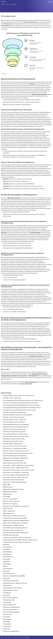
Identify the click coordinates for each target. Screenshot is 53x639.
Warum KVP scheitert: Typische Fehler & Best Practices (16, 436)
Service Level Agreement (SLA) (10, 609)
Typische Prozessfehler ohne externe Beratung (14, 422)
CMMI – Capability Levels (9, 511)
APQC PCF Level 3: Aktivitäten (10, 499)
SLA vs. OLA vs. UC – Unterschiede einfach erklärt (15, 448)
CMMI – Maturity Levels (8, 513)
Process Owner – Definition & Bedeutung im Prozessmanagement (18, 465)
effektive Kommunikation (13, 198)
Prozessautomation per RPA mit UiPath (12, 588)
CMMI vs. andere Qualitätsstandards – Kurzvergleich (15, 523)
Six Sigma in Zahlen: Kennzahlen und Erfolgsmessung (15, 532)
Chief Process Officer (8, 556)
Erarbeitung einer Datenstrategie (10, 580)
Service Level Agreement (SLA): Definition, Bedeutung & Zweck (18, 453)
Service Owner (6, 595)
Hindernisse (4, 232)
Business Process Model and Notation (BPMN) (14, 576)
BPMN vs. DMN (6, 484)
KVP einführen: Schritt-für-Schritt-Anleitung (13, 441)
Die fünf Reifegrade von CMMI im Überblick (13, 525)
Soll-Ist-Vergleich (7, 564)
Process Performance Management (11, 612)
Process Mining (6, 549)
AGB (5, 637)
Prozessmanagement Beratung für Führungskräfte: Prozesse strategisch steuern (22, 407)
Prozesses (32, 84)
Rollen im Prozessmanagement (10, 597)
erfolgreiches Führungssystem (39, 94)
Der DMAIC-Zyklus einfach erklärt (11, 535)
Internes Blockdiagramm (9, 573)
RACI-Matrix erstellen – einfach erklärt (12, 398)
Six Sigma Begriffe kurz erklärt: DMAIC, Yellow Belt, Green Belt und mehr (20, 540)
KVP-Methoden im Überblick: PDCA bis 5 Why (14, 439)
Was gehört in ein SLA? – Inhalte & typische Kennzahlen (16, 451)
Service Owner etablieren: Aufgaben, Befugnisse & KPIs (16, 475)
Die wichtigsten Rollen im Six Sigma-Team (13, 530)
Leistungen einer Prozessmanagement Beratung (14, 429)
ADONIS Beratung (7, 585)
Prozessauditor (6, 559)
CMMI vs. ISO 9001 (7, 508)
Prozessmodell (6, 616)
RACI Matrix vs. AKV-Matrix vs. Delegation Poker (14, 412)
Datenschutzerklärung (17, 637)
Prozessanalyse (6, 621)
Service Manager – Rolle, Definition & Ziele (13, 460)
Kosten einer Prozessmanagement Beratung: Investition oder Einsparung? (20, 402)
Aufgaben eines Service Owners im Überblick (13, 479)
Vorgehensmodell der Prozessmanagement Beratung (15, 427)
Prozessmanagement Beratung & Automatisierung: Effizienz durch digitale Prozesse (23, 400)
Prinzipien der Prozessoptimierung (11, 631)
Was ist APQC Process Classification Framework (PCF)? (16, 506)
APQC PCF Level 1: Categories (10, 503)
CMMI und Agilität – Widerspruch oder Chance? (14, 516)
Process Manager (7, 602)
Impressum (10, 637)
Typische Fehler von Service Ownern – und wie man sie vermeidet (18, 470)
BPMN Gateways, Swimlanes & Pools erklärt (13, 489)
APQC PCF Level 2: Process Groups (11, 501)
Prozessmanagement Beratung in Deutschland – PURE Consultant (18, 395)
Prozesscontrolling (7, 614)
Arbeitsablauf (6, 544)
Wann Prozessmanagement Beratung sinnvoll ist (14, 431)
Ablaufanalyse (6, 561)
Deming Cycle (6, 578)
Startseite (2, 4)
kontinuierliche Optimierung (36, 356)
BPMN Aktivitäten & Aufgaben (10, 491)
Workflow (5, 566)
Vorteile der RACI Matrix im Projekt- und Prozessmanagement (17, 415)
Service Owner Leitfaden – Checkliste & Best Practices (16, 467)
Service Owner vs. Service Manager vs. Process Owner (16, 472)
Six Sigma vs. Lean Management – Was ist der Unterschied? (17, 537)
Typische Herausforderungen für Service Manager (14, 455)
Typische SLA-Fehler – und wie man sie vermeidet (14, 446)
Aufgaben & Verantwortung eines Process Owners (14, 463)
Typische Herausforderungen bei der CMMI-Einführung (16, 520)
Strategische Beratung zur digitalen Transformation (15, 583)
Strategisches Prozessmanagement (11, 607)
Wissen (7, 4)
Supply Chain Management (9, 604)
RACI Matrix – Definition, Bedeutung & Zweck (13, 417)
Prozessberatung (7, 626)
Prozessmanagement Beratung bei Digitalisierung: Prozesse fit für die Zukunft (21, 405)
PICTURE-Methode (7, 552)
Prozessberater (6, 629)
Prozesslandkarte (7, 624)
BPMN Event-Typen (7, 494)
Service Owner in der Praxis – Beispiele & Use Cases (15, 477)
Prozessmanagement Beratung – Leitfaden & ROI (14, 419)
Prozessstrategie (7, 619)
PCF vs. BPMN (6, 496)
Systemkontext (6, 571)
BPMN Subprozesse (7, 487)
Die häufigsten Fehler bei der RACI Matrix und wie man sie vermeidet (19, 410)
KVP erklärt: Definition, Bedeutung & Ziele (13, 443)
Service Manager (7, 592)
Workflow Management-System (10, 590)
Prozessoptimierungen (35, 232)
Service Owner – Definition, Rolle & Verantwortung (14, 482)
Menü (49, 1)
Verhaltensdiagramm (8, 568)
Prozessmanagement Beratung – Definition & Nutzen (15, 434)
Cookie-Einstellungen (26, 637)
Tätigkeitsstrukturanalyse (9, 600)
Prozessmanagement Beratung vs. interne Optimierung (16, 424)
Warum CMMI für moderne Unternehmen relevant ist (15, 528)
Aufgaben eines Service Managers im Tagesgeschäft (15, 458)
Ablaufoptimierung (7, 547)
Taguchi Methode (7, 554)
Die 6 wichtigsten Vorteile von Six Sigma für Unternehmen (16, 542)
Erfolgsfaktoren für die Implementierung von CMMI (15, 518)
